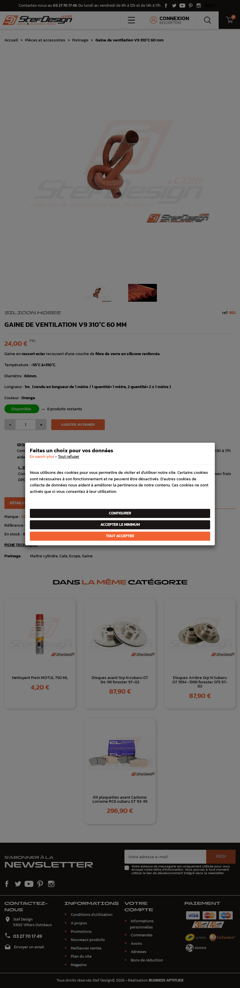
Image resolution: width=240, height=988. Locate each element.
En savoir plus (42, 456)
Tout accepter (120, 536)
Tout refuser (68, 456)
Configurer (120, 513)
